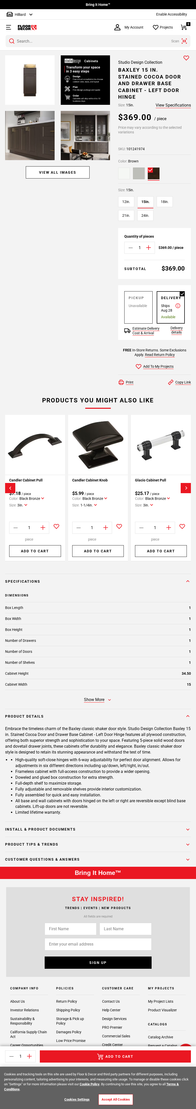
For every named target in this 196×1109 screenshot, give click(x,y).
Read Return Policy (160, 355)
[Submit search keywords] (12, 41)
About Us (17, 1001)
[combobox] (98, 41)
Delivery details (176, 330)
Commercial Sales (116, 1036)
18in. (165, 202)
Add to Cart (35, 551)
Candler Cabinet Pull (26, 480)
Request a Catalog (162, 1046)
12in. (126, 202)
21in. (126, 215)
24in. (145, 215)
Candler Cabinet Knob (90, 480)
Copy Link (183, 382)
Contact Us (111, 1001)
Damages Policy (68, 1032)
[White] (124, 173)
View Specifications (173, 105)
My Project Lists (160, 1001)
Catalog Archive (160, 1037)
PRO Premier (112, 1027)
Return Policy (66, 1001)
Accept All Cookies (116, 1099)
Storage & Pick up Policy (70, 1021)
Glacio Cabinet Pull (150, 480)
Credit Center (112, 1045)
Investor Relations (24, 1010)
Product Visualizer (162, 1010)
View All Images (57, 172)
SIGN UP (98, 963)
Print (129, 382)
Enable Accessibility (171, 14)
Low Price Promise (70, 1041)
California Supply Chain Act (28, 1034)
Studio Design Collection (140, 62)
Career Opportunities (26, 1045)
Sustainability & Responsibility (22, 1021)
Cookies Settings (77, 1099)
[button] (20, 14)
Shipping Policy (68, 1010)
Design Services (114, 1019)
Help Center (111, 1010)
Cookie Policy (90, 1084)
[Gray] (139, 173)
